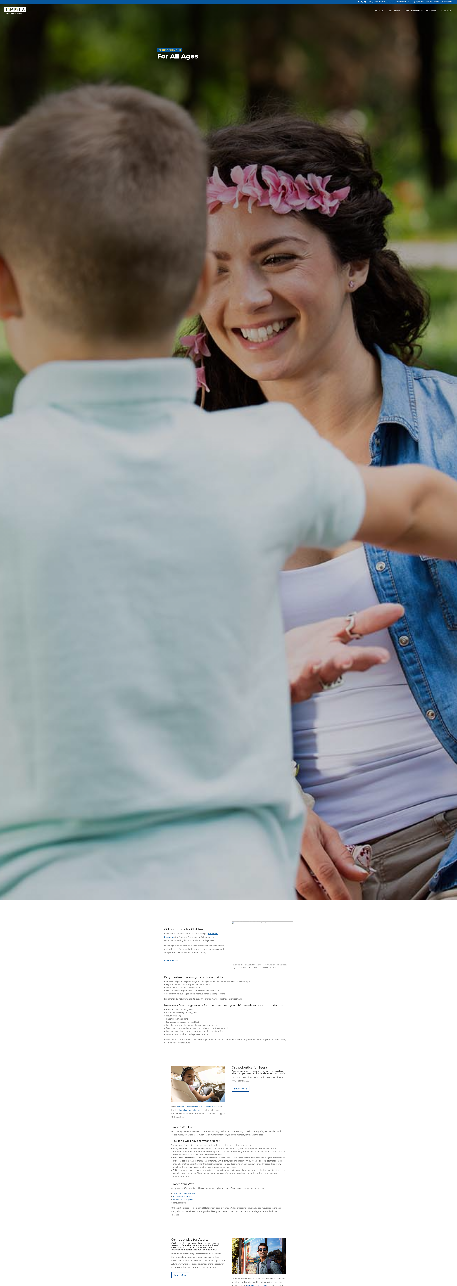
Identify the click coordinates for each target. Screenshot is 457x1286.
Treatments (431, 11)
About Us (379, 11)
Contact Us (446, 11)
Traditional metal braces (184, 1193)
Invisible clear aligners (183, 1199)
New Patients (394, 11)
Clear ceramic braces (182, 1196)
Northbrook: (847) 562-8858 (396, 2)
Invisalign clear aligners (189, 1110)
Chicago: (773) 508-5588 (376, 2)
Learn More (171, 960)
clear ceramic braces (210, 1106)
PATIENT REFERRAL (433, 2)
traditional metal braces (187, 1106)
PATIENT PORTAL (447, 2)
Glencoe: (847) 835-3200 (416, 2)
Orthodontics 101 (412, 11)
